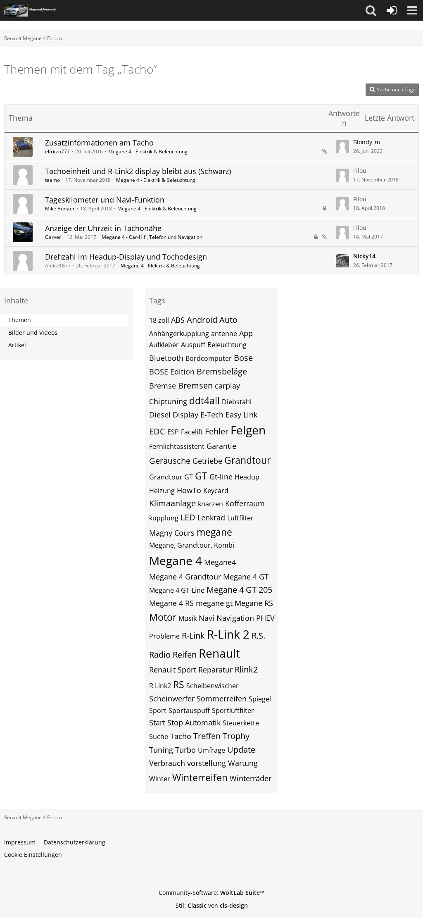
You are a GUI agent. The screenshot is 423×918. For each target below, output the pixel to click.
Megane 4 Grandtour (185, 577)
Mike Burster (60, 208)
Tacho (180, 736)
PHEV (265, 618)
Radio (160, 654)
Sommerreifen (222, 698)
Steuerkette (241, 722)
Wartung (243, 763)
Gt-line (221, 477)
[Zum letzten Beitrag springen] (342, 146)
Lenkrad (211, 517)
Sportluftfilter (233, 710)
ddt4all (204, 400)
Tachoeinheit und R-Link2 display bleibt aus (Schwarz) (138, 171)
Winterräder (250, 778)
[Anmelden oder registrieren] (391, 10)
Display (185, 415)
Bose (243, 357)
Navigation (235, 618)
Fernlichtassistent (176, 446)
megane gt (214, 603)
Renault (219, 653)
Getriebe (207, 461)
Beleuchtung (227, 344)
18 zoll (159, 320)
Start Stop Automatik (185, 722)
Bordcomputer (208, 358)
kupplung (163, 517)
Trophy (236, 736)
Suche (158, 736)
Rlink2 (246, 669)
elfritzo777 (57, 151)
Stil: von (212, 905)
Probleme (164, 636)
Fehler (216, 431)
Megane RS (254, 603)
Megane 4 (175, 560)
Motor (162, 617)
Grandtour (247, 460)
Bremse (162, 386)
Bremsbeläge (222, 371)
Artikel (17, 345)
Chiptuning (168, 401)
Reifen (185, 654)
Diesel (160, 415)
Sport (157, 710)
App (246, 333)
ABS (178, 320)
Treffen (207, 736)
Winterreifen (200, 777)
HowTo (189, 490)
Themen (19, 320)
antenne (224, 333)
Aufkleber (164, 344)
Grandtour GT (171, 477)
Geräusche (169, 460)
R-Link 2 (228, 634)
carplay (227, 386)
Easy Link (241, 415)
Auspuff (193, 344)
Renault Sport (172, 670)
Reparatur (215, 670)
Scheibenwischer (212, 685)
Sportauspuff (189, 710)
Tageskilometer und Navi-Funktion (104, 200)
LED (188, 517)
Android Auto (212, 319)
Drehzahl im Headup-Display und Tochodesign (126, 257)
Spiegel (260, 698)
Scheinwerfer (172, 698)
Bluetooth (166, 358)
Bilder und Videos (32, 332)
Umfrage (211, 750)
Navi (206, 618)
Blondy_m (366, 142)
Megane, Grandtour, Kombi (191, 545)
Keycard (215, 490)
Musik (187, 618)
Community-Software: (211, 893)
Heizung (162, 490)
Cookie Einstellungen (33, 854)
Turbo (185, 750)
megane (214, 532)
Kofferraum (245, 503)
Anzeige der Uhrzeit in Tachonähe (103, 228)
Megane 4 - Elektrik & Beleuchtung (148, 151)
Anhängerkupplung (179, 333)
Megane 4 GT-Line (176, 590)
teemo (52, 180)
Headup (247, 477)
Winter (159, 778)
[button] (371, 10)
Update (241, 749)
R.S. (258, 635)
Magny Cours (172, 533)
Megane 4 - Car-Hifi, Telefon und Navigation (152, 237)
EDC (157, 431)
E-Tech (211, 415)
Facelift (192, 431)
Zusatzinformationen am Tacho (99, 143)
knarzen (210, 503)
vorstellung (206, 763)
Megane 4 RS (171, 603)
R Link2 (160, 685)
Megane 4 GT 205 (239, 589)
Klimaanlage (172, 503)
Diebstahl (237, 401)
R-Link (193, 635)
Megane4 (220, 562)
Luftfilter (240, 517)
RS (178, 684)
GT (201, 475)
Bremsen (195, 385)
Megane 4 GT (246, 577)
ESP (173, 431)
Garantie (221, 446)
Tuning (161, 750)
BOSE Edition (172, 372)
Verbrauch (167, 763)
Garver (53, 237)
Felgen (248, 430)
